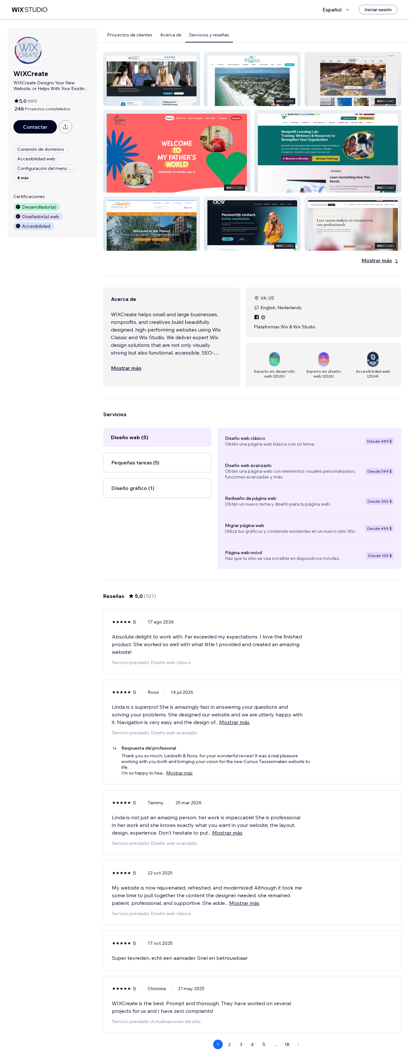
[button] (151, 79)
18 (286, 1044)
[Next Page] (298, 1044)
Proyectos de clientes (129, 35)
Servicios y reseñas (209, 35)
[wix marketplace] (29, 9)
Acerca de (170, 35)
